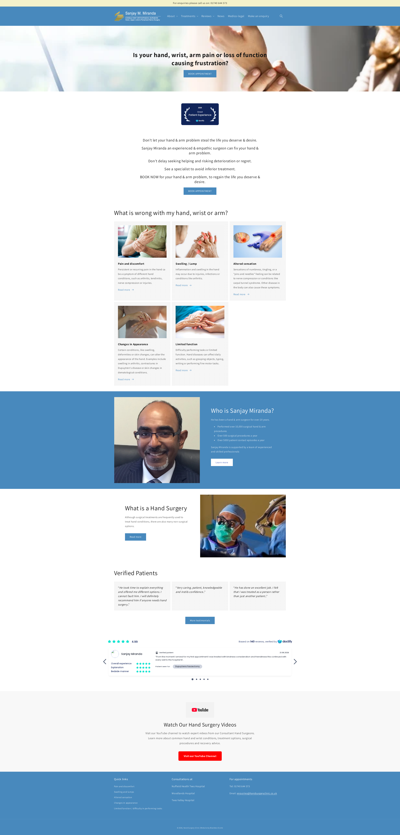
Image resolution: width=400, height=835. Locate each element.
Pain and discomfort (124, 786)
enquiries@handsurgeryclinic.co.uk (257, 793)
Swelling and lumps (124, 791)
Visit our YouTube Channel (200, 756)
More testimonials (200, 620)
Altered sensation (123, 797)
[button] (172, 16)
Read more (124, 289)
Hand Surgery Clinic (191, 828)
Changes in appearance (126, 802)
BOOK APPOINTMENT (200, 73)
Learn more (222, 462)
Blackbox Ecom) (216, 828)
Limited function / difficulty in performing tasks (138, 808)
